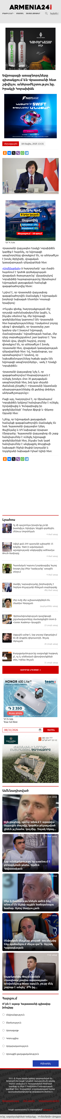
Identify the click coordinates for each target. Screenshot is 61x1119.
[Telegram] (27, 153)
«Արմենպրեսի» (11, 268)
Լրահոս (8, 519)
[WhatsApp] (22, 153)
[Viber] (18, 153)
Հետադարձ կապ (10, 1100)
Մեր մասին (29, 1100)
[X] (13, 153)
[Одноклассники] (5, 153)
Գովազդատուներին (49, 1100)
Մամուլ (20, 13)
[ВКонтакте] (9, 153)
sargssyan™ (48, 1109)
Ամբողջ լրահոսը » (30, 670)
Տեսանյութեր (33, 13)
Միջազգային (10, 143)
